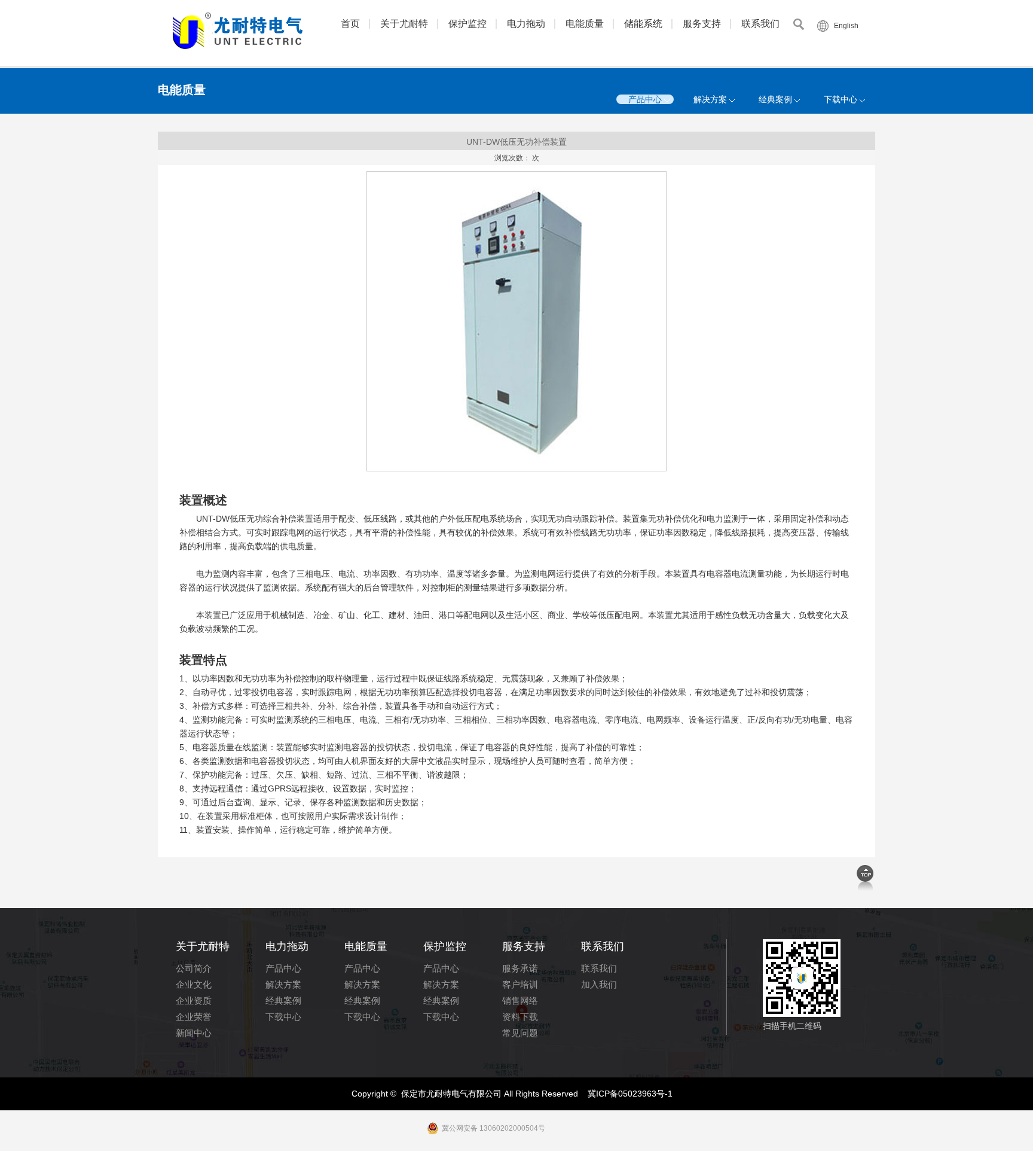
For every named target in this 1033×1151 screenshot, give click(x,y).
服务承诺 (520, 968)
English (846, 26)
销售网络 (520, 1000)
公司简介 (194, 968)
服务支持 (702, 24)
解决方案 (710, 99)
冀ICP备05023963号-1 (630, 1093)
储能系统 (643, 24)
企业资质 (194, 1000)
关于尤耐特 (404, 24)
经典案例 (775, 99)
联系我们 (760, 24)
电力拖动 (526, 24)
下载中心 (840, 99)
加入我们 (599, 984)
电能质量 (585, 24)
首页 (350, 24)
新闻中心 (194, 1033)
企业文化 (194, 984)
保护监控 (467, 24)
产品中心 (645, 99)
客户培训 (520, 984)
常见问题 (520, 1033)
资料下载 (520, 1017)
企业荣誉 (194, 1017)
